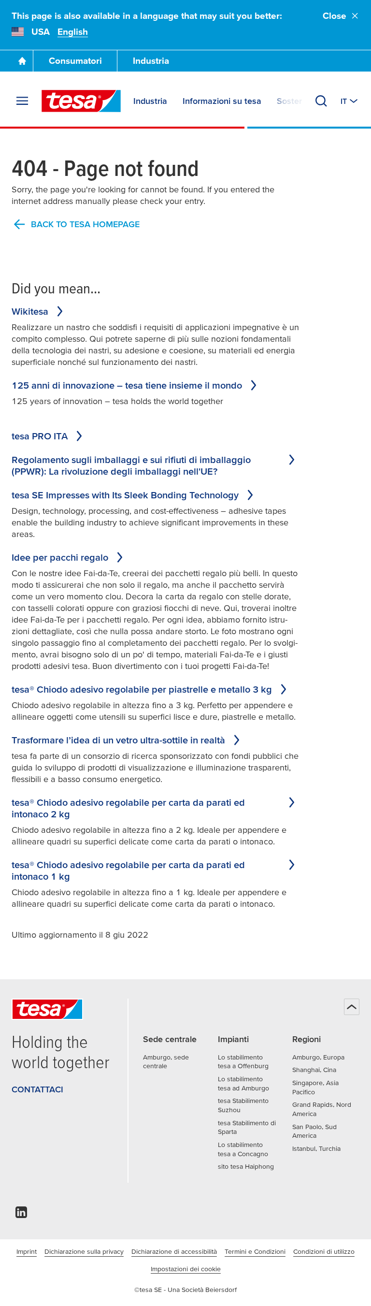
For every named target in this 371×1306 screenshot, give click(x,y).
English (72, 32)
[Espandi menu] (22, 101)
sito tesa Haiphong (246, 1166)
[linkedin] (21, 1215)
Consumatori (75, 61)
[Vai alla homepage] (22, 61)
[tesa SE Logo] (81, 101)
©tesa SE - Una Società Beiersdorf (185, 1289)
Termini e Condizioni (255, 1251)
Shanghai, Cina (314, 1070)
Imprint (26, 1251)
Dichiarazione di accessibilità (174, 1251)
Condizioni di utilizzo (324, 1251)
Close (334, 16)
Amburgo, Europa (318, 1057)
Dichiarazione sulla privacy (84, 1251)
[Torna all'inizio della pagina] (351, 1007)
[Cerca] (321, 101)
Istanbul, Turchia (316, 1148)
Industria (151, 61)
